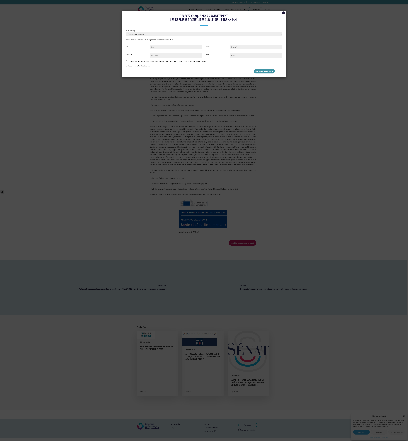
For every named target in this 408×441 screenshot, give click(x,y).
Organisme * (129, 54)
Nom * (127, 46)
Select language (130, 31)
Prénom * (208, 46)
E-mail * (208, 54)
